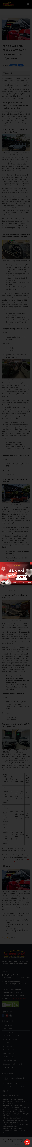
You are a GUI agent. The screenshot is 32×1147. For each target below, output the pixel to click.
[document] (16, 573)
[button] (31, 563)
